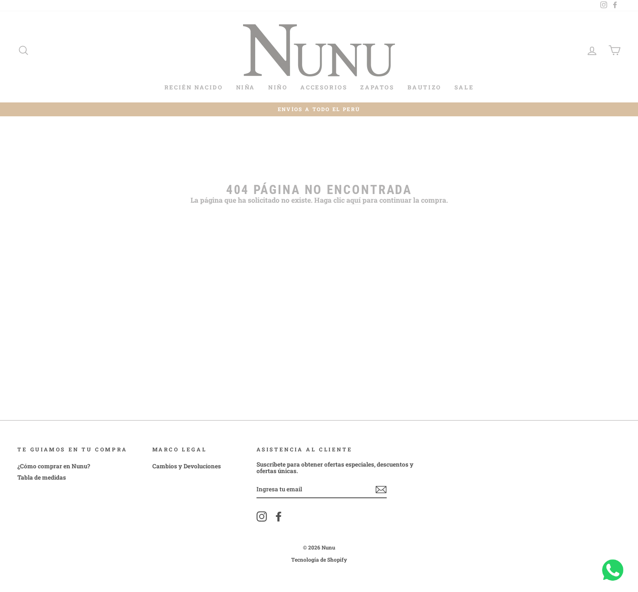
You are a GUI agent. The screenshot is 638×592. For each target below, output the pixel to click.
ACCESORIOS (323, 87)
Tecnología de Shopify (319, 559)
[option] (319, 109)
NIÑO (277, 87)
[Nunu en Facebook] (278, 516)
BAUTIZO (424, 87)
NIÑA (245, 87)
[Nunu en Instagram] (262, 516)
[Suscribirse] (381, 489)
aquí (353, 200)
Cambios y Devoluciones (186, 466)
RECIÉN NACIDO (193, 87)
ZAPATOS (377, 87)
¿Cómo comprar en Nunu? (53, 466)
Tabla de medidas (41, 477)
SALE (464, 87)
